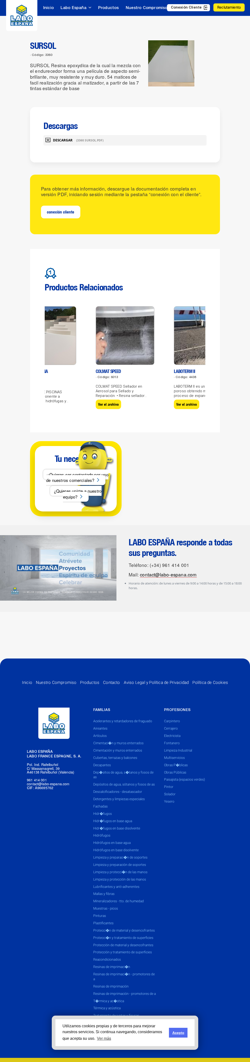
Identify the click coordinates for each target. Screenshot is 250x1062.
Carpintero (172, 721)
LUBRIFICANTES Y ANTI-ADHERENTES (116, 887)
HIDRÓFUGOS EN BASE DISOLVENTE (116, 850)
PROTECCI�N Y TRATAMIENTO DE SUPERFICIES (123, 938)
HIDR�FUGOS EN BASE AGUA (112, 821)
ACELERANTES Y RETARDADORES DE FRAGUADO (122, 721)
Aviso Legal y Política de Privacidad (156, 682)
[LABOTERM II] (203, 335)
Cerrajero (171, 728)
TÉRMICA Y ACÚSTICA (107, 1008)
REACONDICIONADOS (107, 959)
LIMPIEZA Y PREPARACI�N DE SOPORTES (120, 857)
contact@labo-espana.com (168, 574)
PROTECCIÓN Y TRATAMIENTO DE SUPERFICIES (122, 952)
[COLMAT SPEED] (125, 335)
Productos (108, 8)
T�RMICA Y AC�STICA (108, 1001)
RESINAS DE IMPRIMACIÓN (111, 986)
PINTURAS (99, 916)
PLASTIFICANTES (103, 923)
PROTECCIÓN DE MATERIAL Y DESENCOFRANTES (123, 945)
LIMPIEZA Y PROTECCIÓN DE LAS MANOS (119, 879)
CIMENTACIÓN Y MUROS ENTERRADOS (117, 750)
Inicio (48, 8)
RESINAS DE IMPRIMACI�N (111, 967)
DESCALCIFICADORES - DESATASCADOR (117, 792)
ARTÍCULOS (100, 736)
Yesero (169, 801)
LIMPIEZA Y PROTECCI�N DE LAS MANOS (120, 872)
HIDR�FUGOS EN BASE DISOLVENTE (116, 828)
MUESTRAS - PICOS (105, 908)
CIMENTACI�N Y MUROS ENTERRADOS (118, 743)
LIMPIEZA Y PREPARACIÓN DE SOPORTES (119, 865)
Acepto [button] (178, 1033)
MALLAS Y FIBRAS (104, 894)
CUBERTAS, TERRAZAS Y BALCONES (115, 758)
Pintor (168, 787)
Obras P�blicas (176, 765)
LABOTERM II (184, 371)
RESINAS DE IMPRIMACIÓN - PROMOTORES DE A (124, 994)
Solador (170, 794)
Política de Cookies (210, 682)
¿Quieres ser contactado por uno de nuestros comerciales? (77, 477)
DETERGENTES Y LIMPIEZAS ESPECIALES (119, 799)
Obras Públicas (175, 772)
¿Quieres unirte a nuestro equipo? (78, 494)
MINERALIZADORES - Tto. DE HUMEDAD (118, 901)
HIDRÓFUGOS (101, 835)
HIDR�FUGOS (102, 814)
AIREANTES (100, 728)
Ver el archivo (108, 404)
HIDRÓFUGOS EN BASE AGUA (112, 843)
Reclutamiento (229, 7)
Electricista (172, 736)
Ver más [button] (104, 1038)
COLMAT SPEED (108, 371)
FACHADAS (100, 806)
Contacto (111, 682)
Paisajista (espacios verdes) (184, 779)
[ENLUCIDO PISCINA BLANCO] (47, 335)
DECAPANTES (102, 765)
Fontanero (172, 743)
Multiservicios (174, 758)
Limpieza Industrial (178, 750)
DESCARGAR (78, 140)
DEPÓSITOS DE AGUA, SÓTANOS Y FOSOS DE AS (124, 784)
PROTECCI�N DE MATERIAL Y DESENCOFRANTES (124, 930)
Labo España (73, 8)
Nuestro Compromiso (146, 8)
